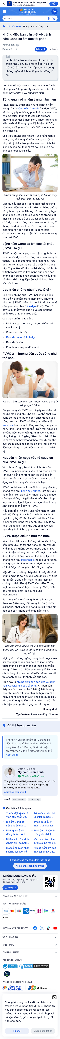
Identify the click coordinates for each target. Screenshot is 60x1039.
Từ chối (17, 1031)
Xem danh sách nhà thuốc (30, 865)
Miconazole (28, 559)
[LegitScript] (17, 974)
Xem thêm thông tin (14, 792)
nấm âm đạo (34, 799)
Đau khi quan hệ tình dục (21, 337)
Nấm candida (19, 799)
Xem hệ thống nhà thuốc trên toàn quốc (30, 860)
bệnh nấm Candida (28, 108)
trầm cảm (8, 425)
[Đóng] (3, 4)
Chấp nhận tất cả (43, 1031)
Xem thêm (12, 754)
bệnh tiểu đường (30, 490)
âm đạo (31, 306)
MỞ (53, 3)
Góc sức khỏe (14, 26)
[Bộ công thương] (10, 966)
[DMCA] (34, 966)
